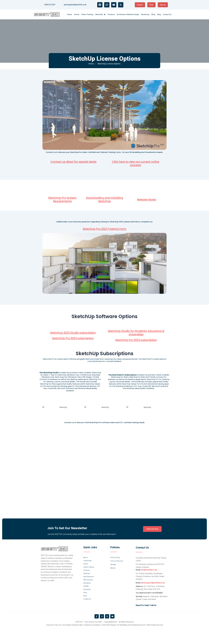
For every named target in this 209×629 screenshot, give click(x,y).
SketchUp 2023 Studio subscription (73, 333)
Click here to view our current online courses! (135, 163)
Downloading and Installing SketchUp (104, 199)
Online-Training (87, 14)
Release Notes (146, 199)
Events (76, 14)
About (69, 14)
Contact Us (167, 14)
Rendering (145, 14)
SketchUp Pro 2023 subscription (73, 338)
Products (111, 14)
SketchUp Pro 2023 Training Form (104, 229)
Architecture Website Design (128, 14)
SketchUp (99, 14)
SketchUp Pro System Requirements (62, 199)
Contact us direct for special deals (73, 162)
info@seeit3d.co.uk (149, 570)
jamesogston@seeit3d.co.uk (153, 582)
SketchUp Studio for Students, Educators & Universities (136, 332)
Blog (159, 14)
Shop (153, 14)
